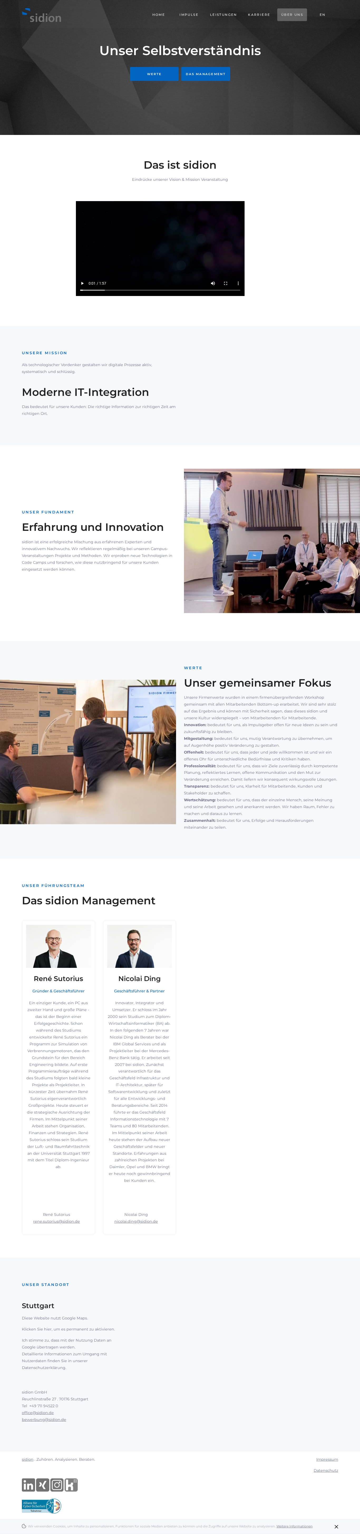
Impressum (327, 1459)
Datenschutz (326, 1470)
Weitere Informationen (294, 1526)
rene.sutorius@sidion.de (56, 1221)
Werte (154, 74)
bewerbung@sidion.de (44, 1419)
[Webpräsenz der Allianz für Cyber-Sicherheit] (41, 1505)
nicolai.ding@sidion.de (136, 1221)
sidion (27, 1459)
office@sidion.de (38, 1412)
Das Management (206, 74)
